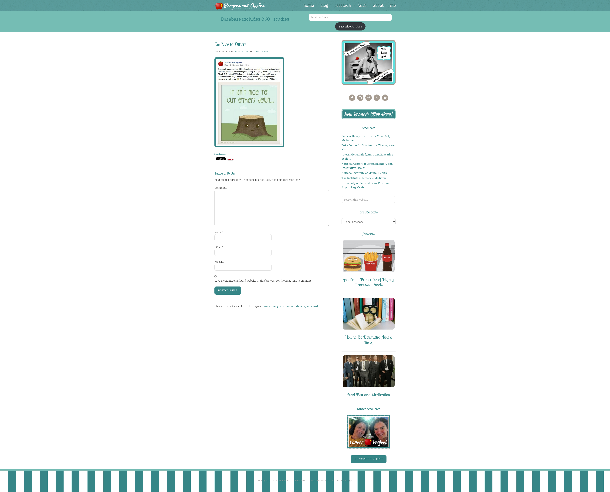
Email (218, 247)
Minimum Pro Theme (291, 480)
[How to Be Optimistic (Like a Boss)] (369, 314)
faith (362, 5)
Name (218, 232)
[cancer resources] (369, 432)
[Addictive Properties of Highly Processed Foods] (369, 256)
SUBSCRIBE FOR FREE (368, 459)
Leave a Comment (262, 51)
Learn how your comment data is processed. (291, 306)
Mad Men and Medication (368, 395)
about (378, 5)
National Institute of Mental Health (364, 173)
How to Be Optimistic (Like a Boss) (369, 339)
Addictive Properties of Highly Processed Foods (369, 282)
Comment (221, 187)
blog (324, 5)
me (393, 5)
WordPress (338, 480)
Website (219, 261)
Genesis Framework (318, 480)
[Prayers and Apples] (239, 6)
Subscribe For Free (350, 26)
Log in (349, 480)
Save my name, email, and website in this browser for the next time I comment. (263, 280)
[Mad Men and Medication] (369, 371)
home (308, 5)
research (343, 5)
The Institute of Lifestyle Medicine (364, 178)
